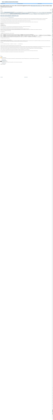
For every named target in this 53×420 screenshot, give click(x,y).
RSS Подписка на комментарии (20, 3)
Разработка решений (25, 13)
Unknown (2, 57)
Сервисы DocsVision (47, 13)
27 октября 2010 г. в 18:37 (4, 60)
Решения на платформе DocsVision (41, 13)
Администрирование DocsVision (8, 12)
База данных (20, 12)
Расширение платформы (31, 13)
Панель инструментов (40, 3)
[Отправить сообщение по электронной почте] (0, 55)
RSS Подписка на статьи (3, 3)
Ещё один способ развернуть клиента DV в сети (9, 15)
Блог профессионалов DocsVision (10, 1)
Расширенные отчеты (35, 13)
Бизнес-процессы (30, 12)
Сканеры (50, 13)
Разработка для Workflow (2, 13)
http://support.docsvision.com (36, 5)
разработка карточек (7, 13)
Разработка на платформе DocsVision (15, 13)
